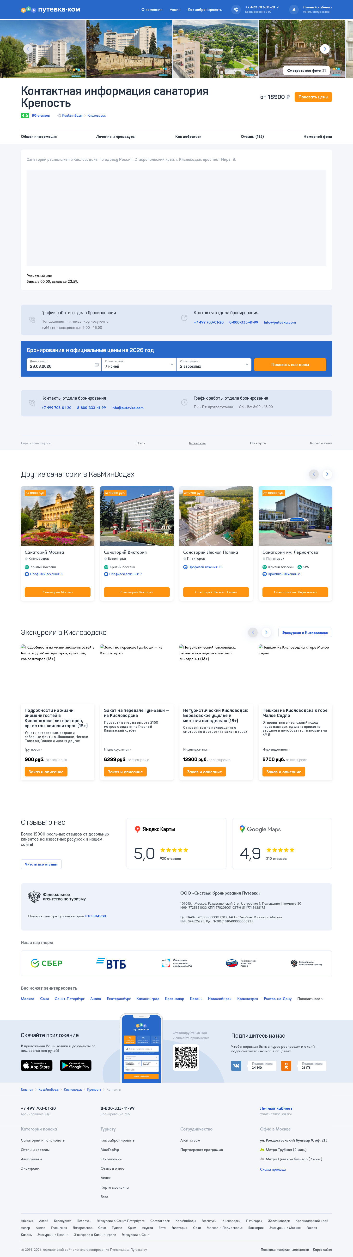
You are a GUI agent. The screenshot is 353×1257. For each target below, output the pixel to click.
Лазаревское (82, 1228)
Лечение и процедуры (115, 136)
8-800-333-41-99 (243, 322)
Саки (197, 1228)
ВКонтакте (240, 1063)
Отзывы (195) (252, 136)
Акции (175, 9)
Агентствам (190, 1140)
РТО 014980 (95, 916)
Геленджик (59, 1228)
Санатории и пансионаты (43, 1140)
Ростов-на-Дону (278, 998)
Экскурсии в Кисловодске (305, 632)
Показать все (308, 999)
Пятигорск (254, 1221)
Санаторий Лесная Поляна (210, 552)
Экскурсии (30, 1168)
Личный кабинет (276, 1108)
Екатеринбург (119, 998)
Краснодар (174, 998)
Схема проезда (273, 1169)
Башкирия (256, 1228)
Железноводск (279, 1221)
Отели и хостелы (35, 1149)
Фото (140, 443)
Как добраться (188, 136)
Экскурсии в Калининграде (95, 1235)
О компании (152, 9)
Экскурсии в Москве (285, 1228)
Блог (104, 1196)
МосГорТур (110, 1149)
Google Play (70, 1063)
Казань (196, 998)
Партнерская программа (201, 1149)
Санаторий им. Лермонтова (290, 552)
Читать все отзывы (41, 864)
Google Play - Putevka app (184, 1050)
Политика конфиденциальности (285, 1249)
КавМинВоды (72, 115)
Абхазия (27, 1221)
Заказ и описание (46, 771)
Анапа (95, 998)
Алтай (43, 1221)
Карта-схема (321, 443)
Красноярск (247, 998)
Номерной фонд (318, 136)
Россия (311, 1228)
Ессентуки (209, 1221)
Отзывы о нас (112, 1168)
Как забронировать (205, 9)
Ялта (162, 1228)
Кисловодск (97, 115)
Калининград (147, 998)
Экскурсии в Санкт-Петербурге (121, 1221)
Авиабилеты (31, 1159)
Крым (132, 1228)
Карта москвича (115, 1187)
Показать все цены (290, 364)
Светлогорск (160, 1221)
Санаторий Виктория (125, 552)
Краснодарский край (312, 1221)
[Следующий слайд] (325, 49)
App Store (29, 1063)
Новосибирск (219, 998)
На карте (258, 443)
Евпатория (179, 1228)
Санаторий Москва (44, 552)
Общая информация (39, 136)
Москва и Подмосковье (225, 1228)
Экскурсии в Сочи (135, 1235)
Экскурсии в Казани (52, 1235)
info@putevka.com (280, 322)
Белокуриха (63, 1221)
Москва (27, 998)
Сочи (44, 998)
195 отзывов (41, 115)
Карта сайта (322, 1249)
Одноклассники (295, 1063)
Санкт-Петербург (70, 998)
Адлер (25, 1228)
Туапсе (117, 1228)
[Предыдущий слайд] (28, 49)
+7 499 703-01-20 (209, 322)
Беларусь (84, 1221)
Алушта (147, 1228)
